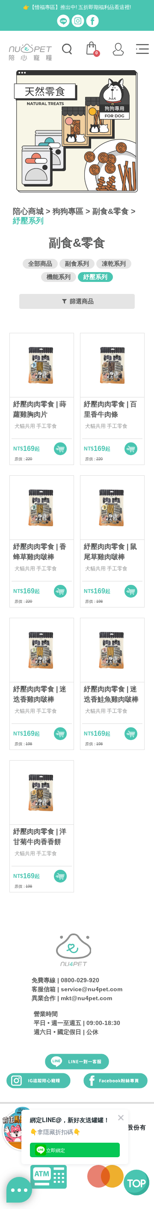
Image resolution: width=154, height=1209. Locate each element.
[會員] (118, 49)
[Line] (63, 21)
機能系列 (59, 276)
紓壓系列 (28, 220)
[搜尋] (66, 49)
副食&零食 (110, 211)
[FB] (92, 21)
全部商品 (40, 263)
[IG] (77, 21)
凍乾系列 (114, 263)
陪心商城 (28, 211)
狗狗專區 (68, 211)
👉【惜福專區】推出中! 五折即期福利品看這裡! (77, 7)
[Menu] (142, 49)
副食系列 (77, 263)
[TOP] (136, 1182)
